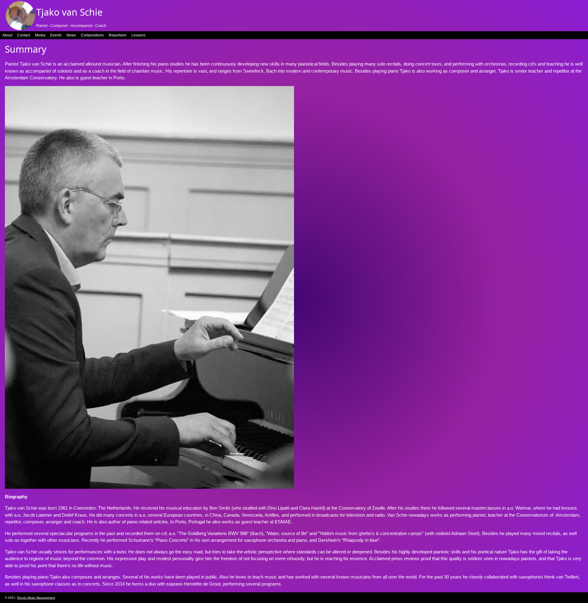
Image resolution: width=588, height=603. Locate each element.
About (7, 35)
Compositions (92, 35)
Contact (23, 35)
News (71, 35)
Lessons (138, 35)
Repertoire (117, 35)
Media (40, 35)
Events (56, 35)
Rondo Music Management (36, 597)
